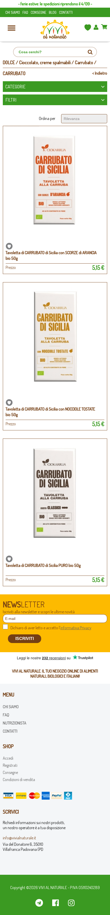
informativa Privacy (75, 627)
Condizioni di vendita (19, 779)
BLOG (53, 12)
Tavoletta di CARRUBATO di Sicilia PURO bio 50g (43, 565)
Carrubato (84, 62)
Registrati (10, 765)
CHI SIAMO (12, 12)
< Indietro (99, 73)
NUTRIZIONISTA (14, 723)
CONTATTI (66, 12)
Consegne (10, 772)
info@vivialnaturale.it (19, 837)
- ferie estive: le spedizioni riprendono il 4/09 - (55, 3)
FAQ (25, 12)
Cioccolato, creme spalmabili (45, 62)
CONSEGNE (38, 12)
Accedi (8, 758)
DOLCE (9, 62)
